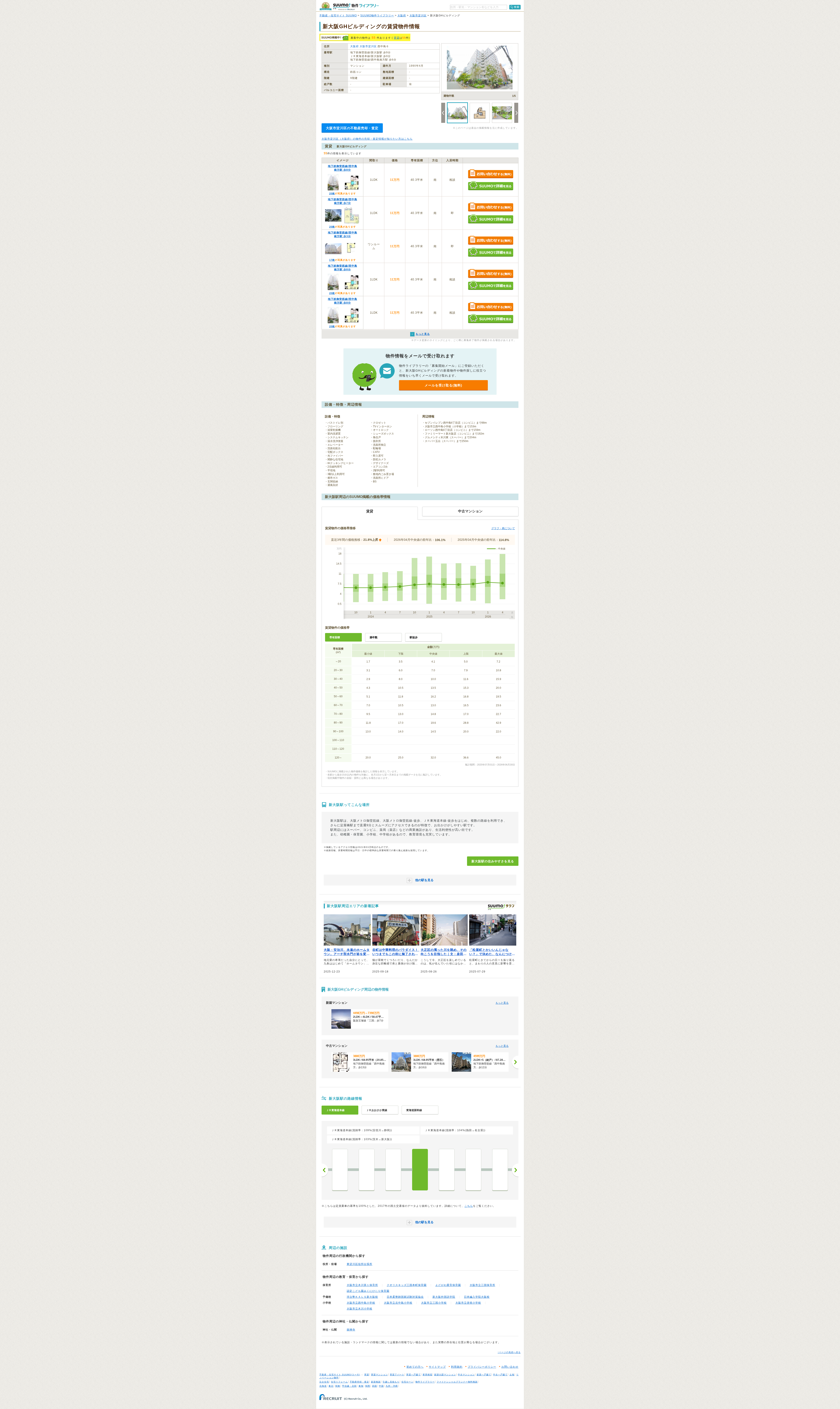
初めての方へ (415, 1366)
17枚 (332, 260)
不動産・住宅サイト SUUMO (338, 15)
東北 (331, 1386)
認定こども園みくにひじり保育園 (368, 1290)
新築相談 (376, 1382)
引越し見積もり (391, 1382)
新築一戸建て (484, 1374)
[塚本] (473, 1169)
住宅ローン (407, 1382)
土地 (511, 1374)
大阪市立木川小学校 (359, 1308)
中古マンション (466, 1374)
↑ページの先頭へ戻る (509, 1352)
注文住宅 (324, 1382)
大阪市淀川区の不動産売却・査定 (352, 128)
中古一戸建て (500, 1374)
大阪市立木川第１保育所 (362, 1285)
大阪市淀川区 (418, 15)
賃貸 (396, 37)
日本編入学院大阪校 (477, 1296)
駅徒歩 (414, 637)
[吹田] (366, 1169)
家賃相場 (427, 1374)
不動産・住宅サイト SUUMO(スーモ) (339, 1374)
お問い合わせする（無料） (490, 174)
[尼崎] (500, 1169)
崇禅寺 (351, 1329)
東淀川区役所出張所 (359, 1264)
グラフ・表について (503, 528)
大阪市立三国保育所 (482, 1285)
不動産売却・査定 (359, 1382)
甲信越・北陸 (349, 1386)
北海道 (323, 1386)
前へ (325, 1170)
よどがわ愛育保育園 (448, 1285)
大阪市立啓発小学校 (468, 1302)
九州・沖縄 (392, 1386)
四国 (374, 1386)
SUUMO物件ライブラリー (377, 15)
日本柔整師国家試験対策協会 (405, 1296)
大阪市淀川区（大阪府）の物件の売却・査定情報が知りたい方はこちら (367, 138)
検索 (517, 7)
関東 (337, 1386)
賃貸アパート (397, 1374)
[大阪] (446, 1169)
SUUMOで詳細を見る (490, 185)
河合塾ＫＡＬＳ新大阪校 (362, 1296)
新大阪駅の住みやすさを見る (492, 861)
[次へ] (515, 1062)
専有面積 (334, 637)
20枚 (332, 193)
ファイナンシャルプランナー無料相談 (457, 1382)
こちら (468, 1205)
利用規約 (456, 1366)
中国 (381, 1386)
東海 (361, 1386)
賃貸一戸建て (413, 1374)
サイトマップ (437, 1366)
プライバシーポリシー (482, 1366)
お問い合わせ (509, 1366)
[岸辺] (340, 1169)
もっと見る (502, 1002)
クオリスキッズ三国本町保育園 (407, 1285)
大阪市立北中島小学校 (398, 1302)
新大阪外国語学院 (443, 1296)
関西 (367, 1386)
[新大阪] (420, 1169)
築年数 (374, 637)
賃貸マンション (379, 1374)
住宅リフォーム (339, 1382)
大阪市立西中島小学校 (361, 1302)
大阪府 (401, 15)
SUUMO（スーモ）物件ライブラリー (349, 6)
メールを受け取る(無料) (443, 385)
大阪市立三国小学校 (434, 1302)
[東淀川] (393, 1169)
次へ (515, 1170)
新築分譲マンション (445, 1374)
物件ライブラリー (425, 1382)
